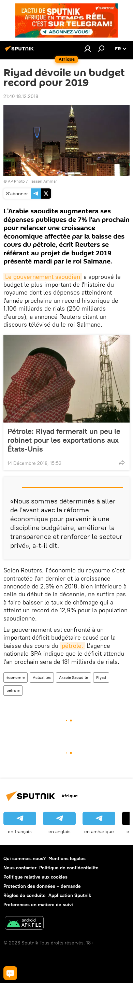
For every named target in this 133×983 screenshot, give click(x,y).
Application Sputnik (69, 895)
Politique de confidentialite (69, 868)
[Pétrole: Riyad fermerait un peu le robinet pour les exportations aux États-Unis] (66, 379)
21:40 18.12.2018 (20, 96)
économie (15, 677)
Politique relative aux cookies (35, 877)
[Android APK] (24, 923)
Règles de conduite (24, 895)
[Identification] (87, 48)
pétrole (12, 690)
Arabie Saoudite (73, 677)
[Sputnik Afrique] (20, 51)
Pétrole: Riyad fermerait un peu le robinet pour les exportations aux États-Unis (64, 440)
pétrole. (72, 646)
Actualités (42, 677)
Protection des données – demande (42, 886)
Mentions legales (67, 858)
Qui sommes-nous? (24, 858)
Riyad (101, 677)
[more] (122, 462)
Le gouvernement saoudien (42, 277)
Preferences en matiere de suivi (38, 904)
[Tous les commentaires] (10, 973)
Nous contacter (19, 868)
